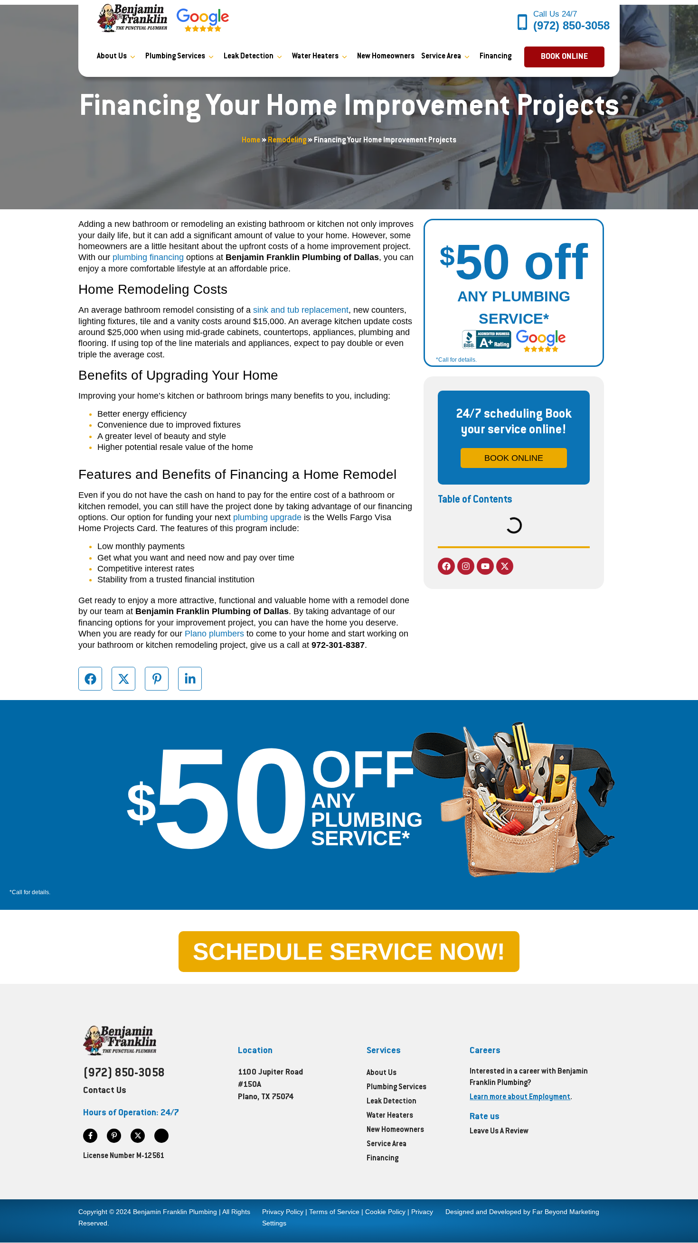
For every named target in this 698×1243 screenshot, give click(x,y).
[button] (564, 57)
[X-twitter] (504, 566)
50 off (514, 262)
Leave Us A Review (499, 1131)
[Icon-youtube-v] (161, 1136)
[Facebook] (446, 566)
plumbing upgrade (267, 517)
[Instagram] (465, 566)
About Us (112, 56)
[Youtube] (485, 566)
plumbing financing (148, 257)
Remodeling (287, 140)
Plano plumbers (214, 633)
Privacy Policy (282, 1211)
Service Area (441, 56)
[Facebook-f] (90, 1136)
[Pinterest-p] (114, 1136)
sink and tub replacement (301, 310)
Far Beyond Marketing (565, 1211)
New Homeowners (386, 56)
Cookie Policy (385, 1211)
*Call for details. (456, 359)
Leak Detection (249, 56)
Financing (495, 56)
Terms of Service (334, 1211)
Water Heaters (315, 56)
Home (251, 140)
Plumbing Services (175, 56)
